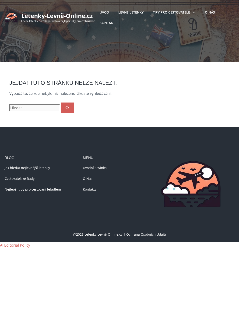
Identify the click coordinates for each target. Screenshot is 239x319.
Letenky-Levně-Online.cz (57, 16)
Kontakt (107, 23)
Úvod (104, 12)
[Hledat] (67, 108)
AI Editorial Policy (15, 245)
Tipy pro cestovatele (171, 12)
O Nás (210, 12)
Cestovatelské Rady (20, 178)
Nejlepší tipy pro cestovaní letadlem (33, 189)
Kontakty (89, 189)
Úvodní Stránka (95, 168)
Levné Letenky (131, 12)
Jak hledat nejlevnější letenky (27, 168)
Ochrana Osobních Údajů (146, 234)
